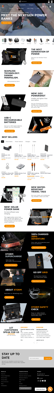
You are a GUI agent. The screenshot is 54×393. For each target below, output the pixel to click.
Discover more (6, 22)
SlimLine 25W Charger (45, 172)
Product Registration (5, 375)
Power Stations (12, 4)
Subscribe (48, 358)
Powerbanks (22, 4)
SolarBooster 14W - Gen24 (6, 155)
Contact (20, 383)
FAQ (20, 381)
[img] (11, 334)
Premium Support (24, 1)
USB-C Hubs (30, 8)
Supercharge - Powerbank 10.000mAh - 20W (46, 155)
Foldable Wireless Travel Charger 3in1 (20, 173)
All (2, 141)
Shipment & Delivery (23, 373)
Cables (38, 4)
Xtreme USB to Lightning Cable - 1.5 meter (33, 173)
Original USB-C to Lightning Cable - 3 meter (20, 155)
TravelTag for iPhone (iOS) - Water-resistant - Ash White (7, 173)
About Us (3, 373)
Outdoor (11, 8)
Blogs (2, 383)
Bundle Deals (20, 8)
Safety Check (22, 379)
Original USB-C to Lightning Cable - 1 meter (33, 155)
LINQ (38, 8)
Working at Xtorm (23, 385)
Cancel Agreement (25, 388)
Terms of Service (4, 381)
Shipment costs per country (25, 375)
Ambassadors (4, 385)
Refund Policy (4, 377)
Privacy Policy (4, 379)
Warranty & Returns (23, 377)
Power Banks (9, 141)
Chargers (31, 4)
